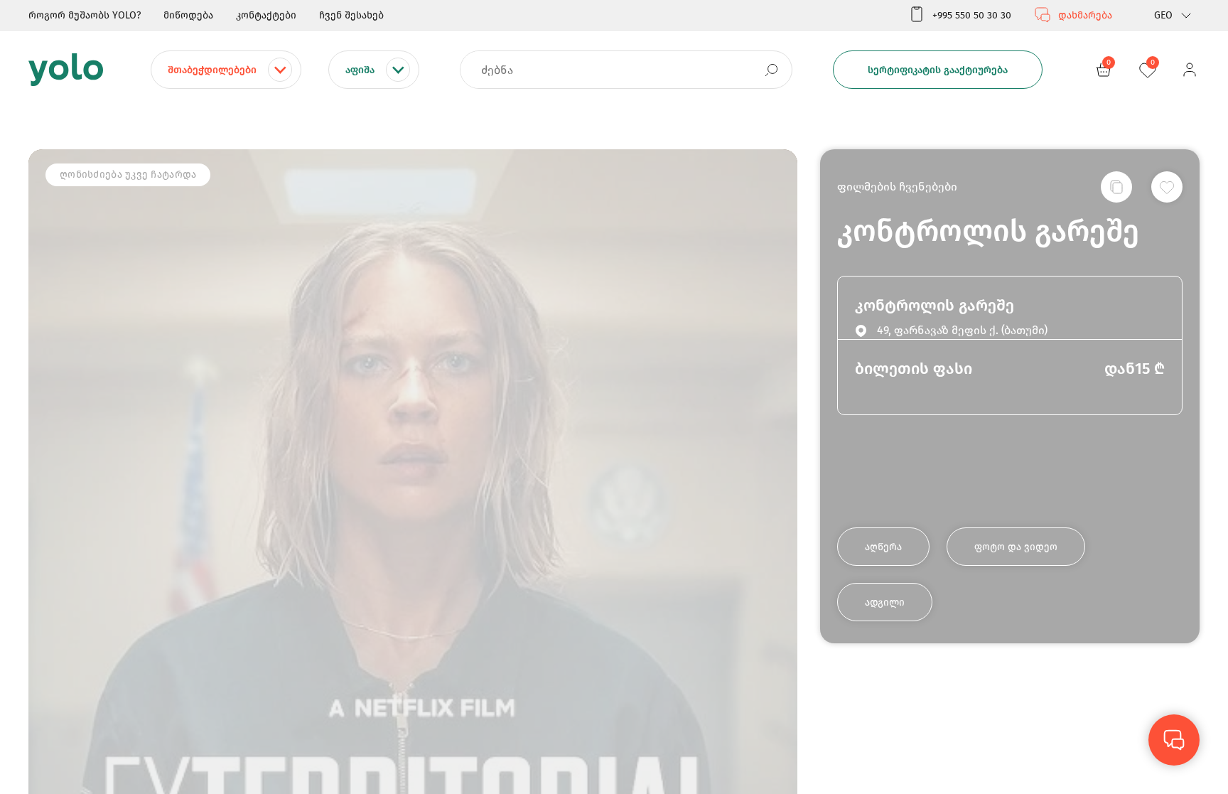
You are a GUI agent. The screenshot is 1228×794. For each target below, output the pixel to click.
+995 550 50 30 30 (971, 15)
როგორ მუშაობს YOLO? (84, 15)
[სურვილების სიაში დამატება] (1167, 187)
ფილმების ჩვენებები (897, 186)
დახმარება (1085, 15)
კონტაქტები (266, 15)
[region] (614, 397)
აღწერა (883, 547)
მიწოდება (188, 15)
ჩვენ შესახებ (351, 15)
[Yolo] (65, 69)
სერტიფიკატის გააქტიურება (938, 70)
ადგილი (885, 602)
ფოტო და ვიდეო (1015, 547)
